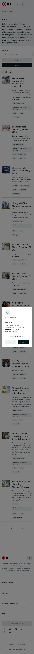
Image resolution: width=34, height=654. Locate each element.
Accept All (23, 342)
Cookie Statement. (12, 331)
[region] (17, 327)
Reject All (10, 342)
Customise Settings (17, 336)
